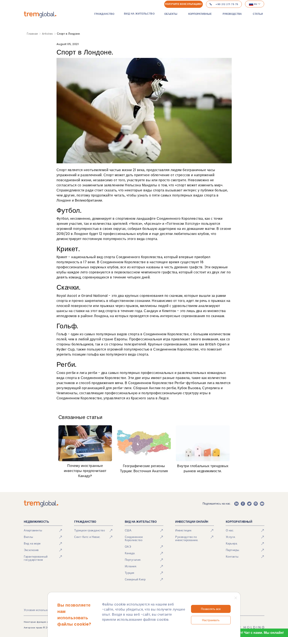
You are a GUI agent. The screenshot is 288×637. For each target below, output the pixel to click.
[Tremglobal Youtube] (262, 503)
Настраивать (210, 620)
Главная (32, 34)
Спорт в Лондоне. (69, 34)
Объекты (170, 14)
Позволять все (211, 609)
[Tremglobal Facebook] (243, 503)
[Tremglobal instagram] (256, 503)
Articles (47, 34)
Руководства (232, 14)
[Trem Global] (41, 503)
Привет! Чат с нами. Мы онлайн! (257, 632)
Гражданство (104, 14)
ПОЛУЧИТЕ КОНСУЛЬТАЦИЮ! (183, 4)
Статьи (258, 14)
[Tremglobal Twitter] (249, 503)
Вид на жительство (139, 13)
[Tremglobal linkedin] (236, 503)
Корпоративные (200, 14)
